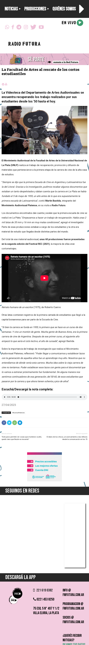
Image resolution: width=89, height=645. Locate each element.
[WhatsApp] (7, 28)
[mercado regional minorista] (44, 481)
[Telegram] (18, 28)
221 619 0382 (44, 590)
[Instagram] (26, 28)
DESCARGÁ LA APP (20, 577)
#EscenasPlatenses (18, 413)
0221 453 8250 (45, 599)
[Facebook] (13, 28)
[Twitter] (33, 28)
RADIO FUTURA (24, 44)
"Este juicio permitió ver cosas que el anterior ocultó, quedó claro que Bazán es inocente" (22, 438)
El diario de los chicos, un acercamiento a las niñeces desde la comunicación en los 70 (67, 438)
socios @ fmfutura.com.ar (73, 619)
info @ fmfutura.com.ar (73, 592)
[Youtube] (41, 28)
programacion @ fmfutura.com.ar (73, 606)
